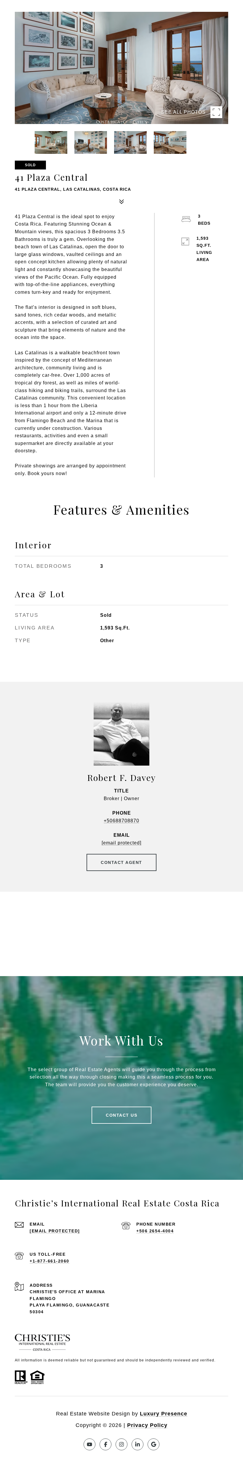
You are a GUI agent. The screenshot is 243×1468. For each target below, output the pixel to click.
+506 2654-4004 (155, 1231)
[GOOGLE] (153, 1444)
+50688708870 (121, 820)
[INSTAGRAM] (121, 1444)
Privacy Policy (147, 1425)
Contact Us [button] (121, 1115)
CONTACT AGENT (121, 862)
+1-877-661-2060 (49, 1261)
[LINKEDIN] (137, 1444)
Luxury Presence (163, 1414)
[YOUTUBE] (89, 1444)
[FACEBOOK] (105, 1444)
